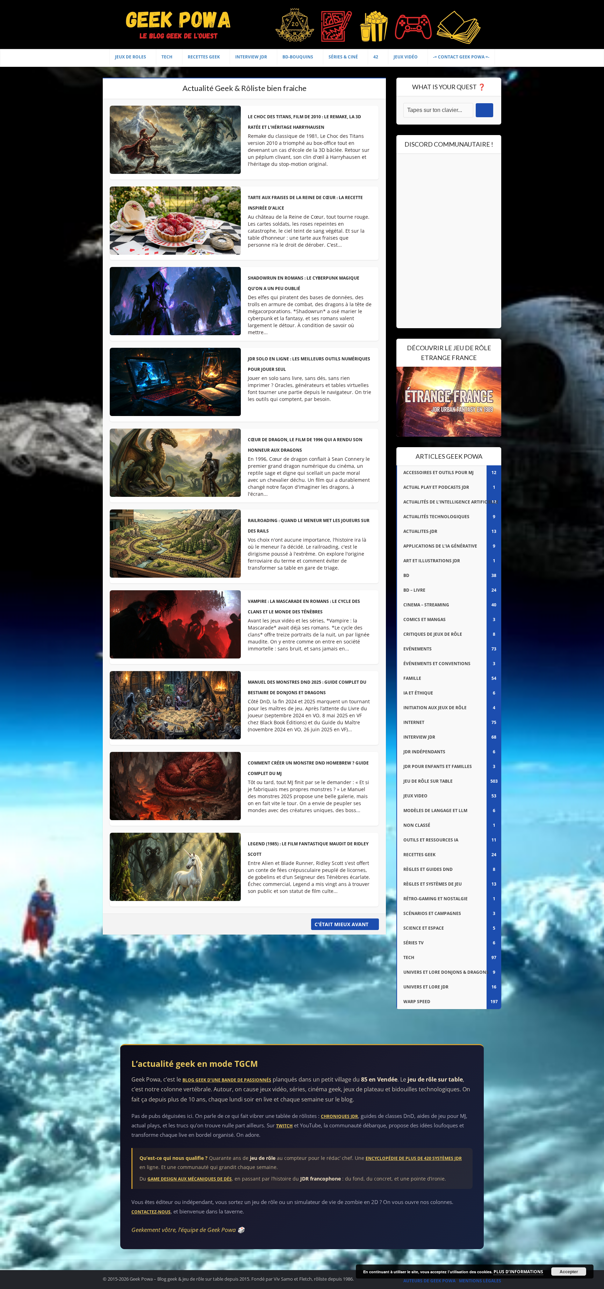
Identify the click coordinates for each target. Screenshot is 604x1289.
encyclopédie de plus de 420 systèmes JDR (414, 1158)
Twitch (284, 1126)
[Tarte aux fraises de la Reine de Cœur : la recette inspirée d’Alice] (175, 223)
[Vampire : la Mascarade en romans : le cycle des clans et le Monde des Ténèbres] (175, 627)
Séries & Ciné (343, 57)
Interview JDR (251, 57)
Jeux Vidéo (406, 57)
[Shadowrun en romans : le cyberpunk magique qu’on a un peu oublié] (175, 304)
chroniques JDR (339, 1116)
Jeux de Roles (130, 57)
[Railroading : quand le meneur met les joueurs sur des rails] (175, 546)
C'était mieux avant (341, 924)
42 (375, 57)
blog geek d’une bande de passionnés (226, 1080)
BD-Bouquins (297, 57)
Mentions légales (480, 1281)
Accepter (569, 1271)
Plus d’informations (518, 1272)
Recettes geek (204, 57)
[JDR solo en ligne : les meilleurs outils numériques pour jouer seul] (175, 385)
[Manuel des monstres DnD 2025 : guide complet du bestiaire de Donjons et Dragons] (175, 708)
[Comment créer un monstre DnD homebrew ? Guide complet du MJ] (175, 789)
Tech (166, 57)
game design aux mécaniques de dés (190, 1179)
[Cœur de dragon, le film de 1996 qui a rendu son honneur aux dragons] (175, 465)
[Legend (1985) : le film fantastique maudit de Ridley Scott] (175, 870)
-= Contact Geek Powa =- (461, 57)
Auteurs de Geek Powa (429, 1281)
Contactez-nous (151, 1212)
